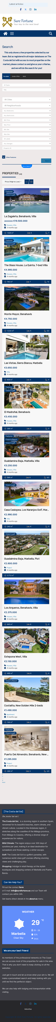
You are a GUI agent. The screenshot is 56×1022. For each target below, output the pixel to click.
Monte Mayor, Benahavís (18, 314)
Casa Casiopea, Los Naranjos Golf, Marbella (28, 509)
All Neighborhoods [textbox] (12, 105)
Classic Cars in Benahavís (35, 4)
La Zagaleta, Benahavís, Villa (20, 216)
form (21, 887)
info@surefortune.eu (21, 890)
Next (3, 782)
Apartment (10, 714)
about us (33, 899)
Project (9, 568)
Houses (9, 225)
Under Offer (16, 76)
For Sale (6, 76)
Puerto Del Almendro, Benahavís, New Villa (28, 754)
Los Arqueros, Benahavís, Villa (21, 607)
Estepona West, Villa (15, 656)
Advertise (28, 1009)
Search (47, 161)
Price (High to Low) (12, 182)
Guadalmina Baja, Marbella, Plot (22, 558)
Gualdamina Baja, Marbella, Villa (21, 460)
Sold (24, 76)
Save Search (27, 166)
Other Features (11, 157)
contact (20, 64)
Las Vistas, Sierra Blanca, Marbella (23, 363)
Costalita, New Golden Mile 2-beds (23, 705)
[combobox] (26, 99)
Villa (14, 225)
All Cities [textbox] (8, 99)
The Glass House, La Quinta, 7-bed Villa (26, 265)
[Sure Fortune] (5, 33)
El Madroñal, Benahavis (17, 412)
